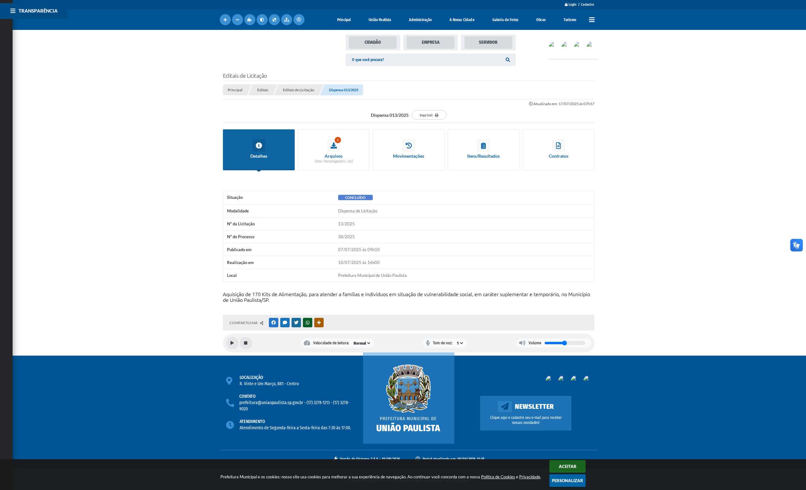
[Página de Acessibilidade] (298, 19)
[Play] (232, 343)
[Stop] (246, 343)
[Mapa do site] (286, 19)
